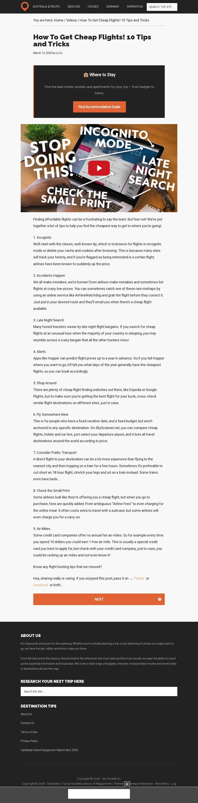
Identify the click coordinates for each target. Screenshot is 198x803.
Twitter (139, 578)
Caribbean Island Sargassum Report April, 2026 (49, 750)
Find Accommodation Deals (99, 107)
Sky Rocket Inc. (111, 778)
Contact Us (27, 723)
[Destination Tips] (25, 6)
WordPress (162, 783)
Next (99, 599)
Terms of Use (29, 732)
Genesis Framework (140, 783)
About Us (26, 714)
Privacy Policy (29, 741)
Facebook (40, 585)
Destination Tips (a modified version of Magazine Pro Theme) (85, 783)
